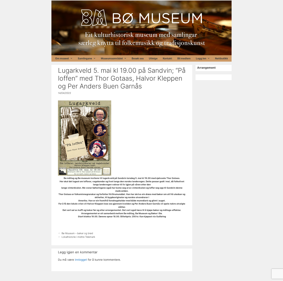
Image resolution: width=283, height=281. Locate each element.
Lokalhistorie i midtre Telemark (78, 236)
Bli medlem (184, 58)
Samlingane (85, 58)
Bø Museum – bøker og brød (77, 233)
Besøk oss (138, 58)
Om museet (62, 58)
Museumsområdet (112, 58)
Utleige (153, 58)
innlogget (81, 259)
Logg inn (201, 58)
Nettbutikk (221, 58)
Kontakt (167, 58)
